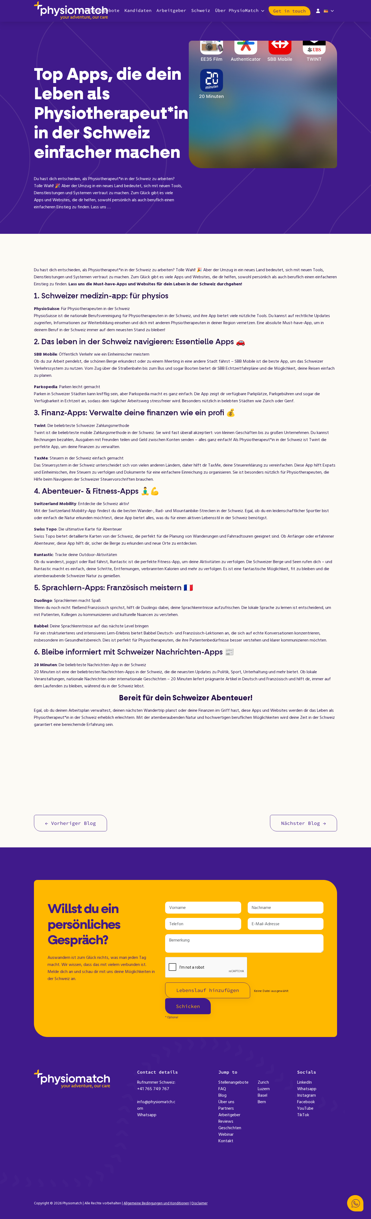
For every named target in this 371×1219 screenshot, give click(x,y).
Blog (222, 1095)
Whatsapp (146, 1115)
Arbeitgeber (171, 10)
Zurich (263, 1082)
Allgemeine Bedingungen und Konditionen (156, 1203)
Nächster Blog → (303, 823)
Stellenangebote (233, 1082)
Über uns (226, 1102)
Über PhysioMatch (237, 10)
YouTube (305, 1108)
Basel (262, 1095)
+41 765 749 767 (153, 1089)
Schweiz (200, 10)
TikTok (303, 1115)
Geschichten (229, 1128)
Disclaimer (199, 1203)
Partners (226, 1108)
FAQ (222, 1089)
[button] (355, 1203)
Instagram (306, 1095)
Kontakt (225, 1141)
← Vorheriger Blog (70, 823)
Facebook (306, 1102)
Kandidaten (138, 10)
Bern (262, 1102)
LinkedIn (304, 1082)
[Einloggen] (318, 10)
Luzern (264, 1089)
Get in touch (289, 11)
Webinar (226, 1134)
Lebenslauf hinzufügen (207, 990)
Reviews (225, 1121)
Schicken (188, 1006)
